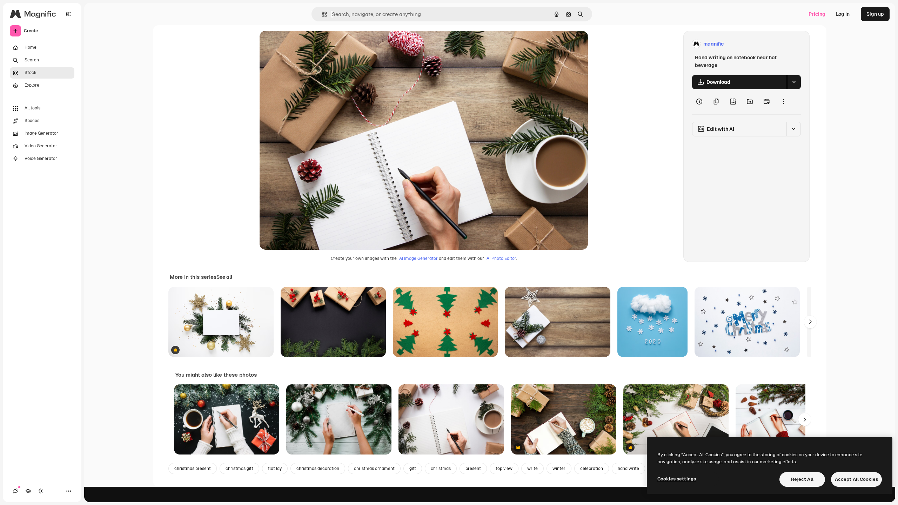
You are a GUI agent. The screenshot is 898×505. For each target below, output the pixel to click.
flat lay (275, 468)
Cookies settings (676, 479)
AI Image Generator (418, 258)
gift (412, 468)
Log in (843, 14)
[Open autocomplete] (321, 14)
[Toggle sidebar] (68, 14)
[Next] (810, 322)
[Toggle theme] (40, 491)
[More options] (783, 102)
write (532, 468)
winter (558, 468)
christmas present (192, 468)
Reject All (802, 479)
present (473, 468)
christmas (441, 468)
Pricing (817, 14)
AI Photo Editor (501, 258)
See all (224, 277)
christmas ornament (374, 468)
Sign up (875, 14)
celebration (591, 468)
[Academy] (28, 491)
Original (304, 44)
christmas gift (239, 468)
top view (504, 468)
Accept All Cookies (856, 479)
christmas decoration (317, 468)
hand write (628, 468)
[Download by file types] (794, 82)
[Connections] (15, 491)
